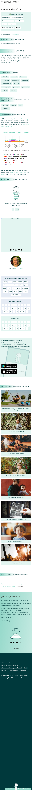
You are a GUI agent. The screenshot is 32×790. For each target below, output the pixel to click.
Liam (25, 281)
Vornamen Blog (5, 621)
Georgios (5, 105)
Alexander (25, 288)
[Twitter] (11, 642)
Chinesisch (5, 77)
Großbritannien (5, 612)
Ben (14, 288)
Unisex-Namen (5, 605)
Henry (25, 291)
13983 (18, 27)
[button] (3, 233)
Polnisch (17, 83)
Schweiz (3, 174)
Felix (9, 288)
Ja (13, 209)
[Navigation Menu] (29, 2)
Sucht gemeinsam (11, 788)
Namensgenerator (6, 617)
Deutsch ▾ (16, 648)
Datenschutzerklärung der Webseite (11, 668)
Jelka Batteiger (18, 268)
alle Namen (16, 605)
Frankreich (19, 610)
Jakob (15, 291)
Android (18, 600)
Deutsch (15, 77)
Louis (18, 288)
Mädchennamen (17, 603)
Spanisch (5, 90)
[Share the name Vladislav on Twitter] (13, 250)
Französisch (6, 80)
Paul (20, 291)
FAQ (25, 668)
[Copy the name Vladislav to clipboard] (21, 250)
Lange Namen (19, 21)
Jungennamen (6, 17)
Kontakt (3, 663)
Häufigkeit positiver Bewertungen (19, 119)
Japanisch (25, 80)
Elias (5, 281)
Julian (20, 285)
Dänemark (12, 610)
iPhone (26, 600)
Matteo (20, 281)
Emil (4, 288)
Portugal (3, 614)
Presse (9, 663)
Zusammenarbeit (13, 670)
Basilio (14, 105)
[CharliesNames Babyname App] (10, 2)
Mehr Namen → (15, 294)
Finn (14, 281)
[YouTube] (17, 642)
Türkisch (14, 90)
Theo (15, 285)
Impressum (23, 670)
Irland (12, 612)
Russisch (16, 87)
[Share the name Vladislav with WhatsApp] (16, 250)
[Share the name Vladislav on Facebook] (10, 250)
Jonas (26, 285)
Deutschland (15, 172)
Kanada (17, 612)
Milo (10, 291)
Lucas (5, 291)
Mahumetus (6, 108)
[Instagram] (20, 642)
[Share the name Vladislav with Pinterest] (19, 250)
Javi (21, 105)
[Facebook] (14, 642)
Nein (17, 209)
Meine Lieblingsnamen (24, 788)
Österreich (23, 172)
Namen (4, 24)
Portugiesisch (6, 87)
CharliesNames (5, 584)
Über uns (3, 670)
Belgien (21, 608)
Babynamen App (9, 600)
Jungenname (15, 34)
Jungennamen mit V (17, 17)
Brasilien (26, 608)
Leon (10, 285)
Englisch (23, 77)
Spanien (14, 614)
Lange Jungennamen (7, 21)
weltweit (11, 174)
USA (19, 614)
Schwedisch (26, 87)
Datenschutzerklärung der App (10, 665)
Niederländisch (7, 83)
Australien (15, 608)
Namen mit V (12, 24)
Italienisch (16, 80)
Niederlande (24, 612)
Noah (5, 285)
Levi (10, 281)
